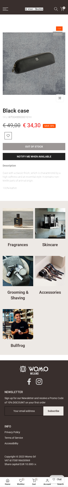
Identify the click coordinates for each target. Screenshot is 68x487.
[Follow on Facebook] (29, 381)
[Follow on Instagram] (39, 381)
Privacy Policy (12, 432)
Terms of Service (14, 437)
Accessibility (11, 443)
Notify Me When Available (34, 156)
